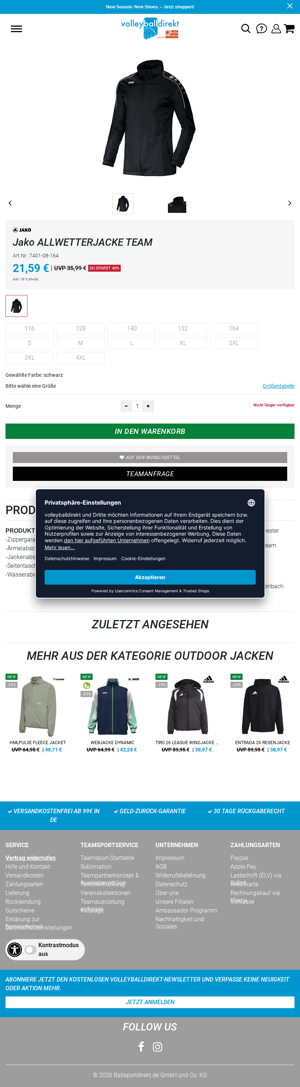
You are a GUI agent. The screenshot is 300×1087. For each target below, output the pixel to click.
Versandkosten (24, 875)
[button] (16, 29)
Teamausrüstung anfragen (102, 902)
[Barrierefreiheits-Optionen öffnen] (14, 950)
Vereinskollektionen (105, 892)
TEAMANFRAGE (150, 474)
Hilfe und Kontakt (27, 866)
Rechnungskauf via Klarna (255, 893)
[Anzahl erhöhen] (148, 406)
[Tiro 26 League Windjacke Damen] (187, 715)
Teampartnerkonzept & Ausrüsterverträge (109, 875)
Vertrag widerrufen (30, 857)
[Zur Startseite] (150, 27)
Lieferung (17, 892)
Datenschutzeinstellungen (38, 927)
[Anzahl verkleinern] (126, 406)
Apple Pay (243, 866)
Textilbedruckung (102, 884)
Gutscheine (19, 910)
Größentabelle (279, 386)
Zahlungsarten (24, 884)
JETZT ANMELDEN (150, 1002)
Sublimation (96, 866)
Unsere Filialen (174, 901)
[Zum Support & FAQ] (261, 27)
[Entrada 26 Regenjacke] (262, 715)
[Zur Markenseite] (22, 231)
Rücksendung (23, 901)
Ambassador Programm (186, 910)
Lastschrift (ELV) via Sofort (255, 875)
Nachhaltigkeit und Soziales (179, 919)
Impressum (169, 857)
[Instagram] (157, 1047)
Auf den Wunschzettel (153, 457)
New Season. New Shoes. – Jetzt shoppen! (150, 6)
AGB (161, 866)
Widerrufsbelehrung (180, 875)
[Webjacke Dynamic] (112, 715)
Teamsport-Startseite (107, 857)
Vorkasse (242, 901)
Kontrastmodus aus (58, 949)
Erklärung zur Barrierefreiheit (24, 919)
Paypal (239, 857)
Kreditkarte (244, 884)
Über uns (167, 892)
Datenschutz (171, 884)
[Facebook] (141, 1047)
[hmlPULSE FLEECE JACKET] (37, 715)
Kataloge (92, 910)
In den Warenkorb (150, 431)
